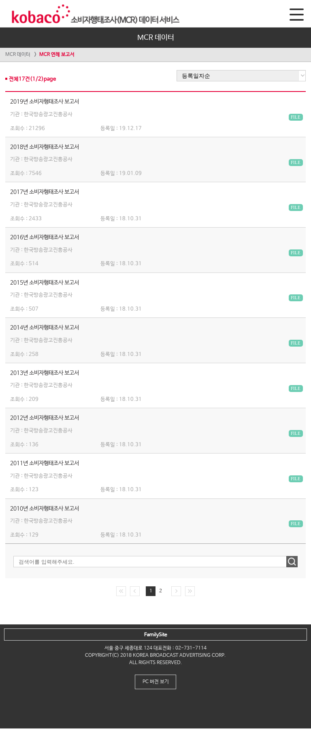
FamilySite (155, 635)
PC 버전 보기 (156, 682)
